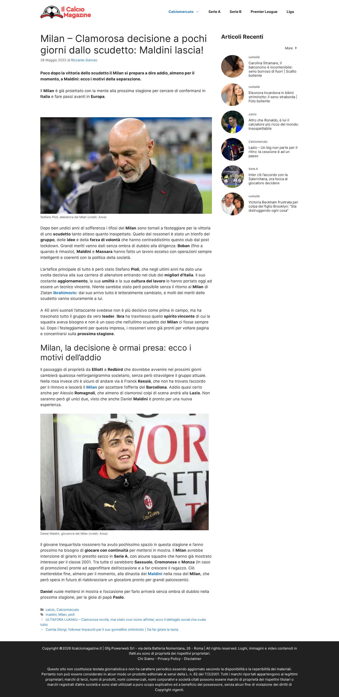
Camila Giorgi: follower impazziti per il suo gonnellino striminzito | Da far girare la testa (112, 629)
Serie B (235, 11)
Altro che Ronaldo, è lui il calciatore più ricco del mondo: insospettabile (274, 124)
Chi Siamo (146, 658)
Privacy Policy (169, 658)
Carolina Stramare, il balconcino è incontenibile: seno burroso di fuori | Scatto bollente (272, 69)
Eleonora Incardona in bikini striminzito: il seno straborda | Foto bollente (273, 97)
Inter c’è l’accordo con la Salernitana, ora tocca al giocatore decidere (268, 179)
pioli (71, 614)
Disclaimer (192, 658)
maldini (51, 614)
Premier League (264, 11)
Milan (62, 614)
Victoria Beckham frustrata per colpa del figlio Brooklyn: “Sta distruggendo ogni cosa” (273, 206)
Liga (290, 11)
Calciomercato (181, 11)
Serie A (214, 11)
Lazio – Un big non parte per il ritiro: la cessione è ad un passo (273, 151)
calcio (50, 610)
